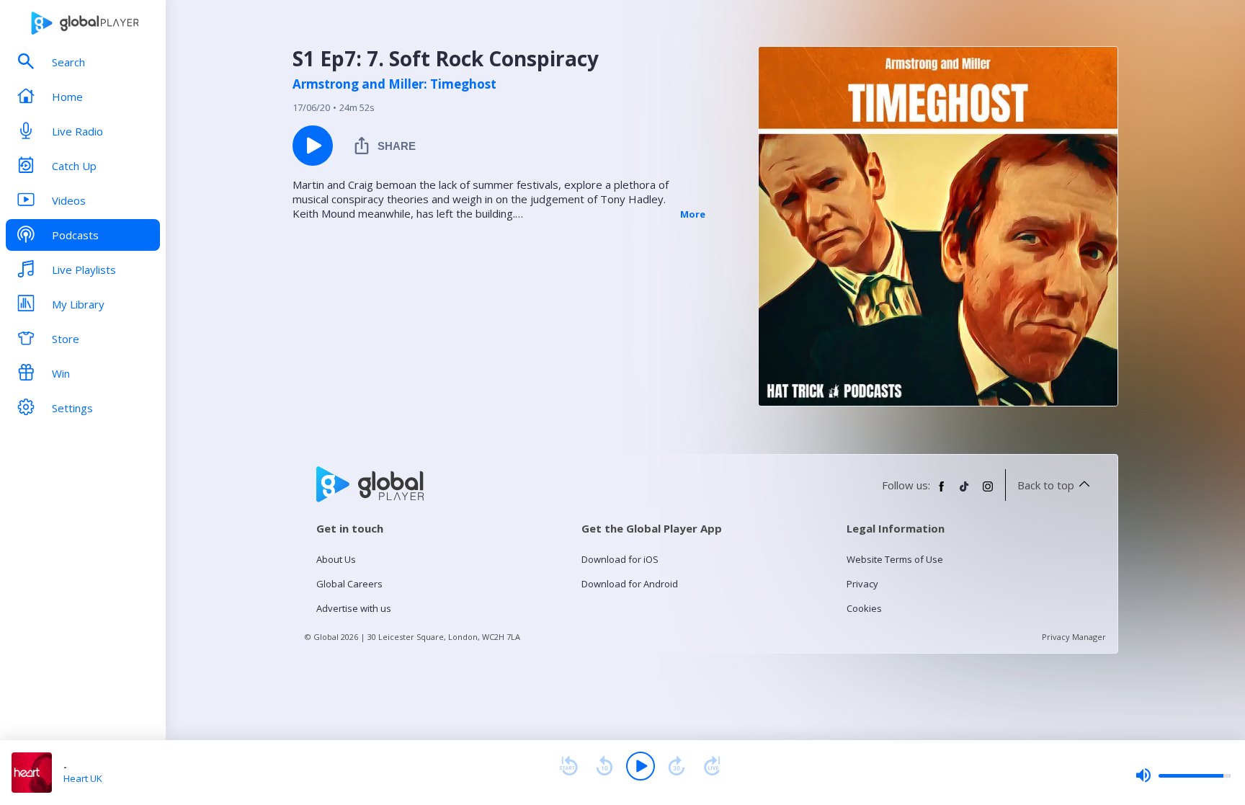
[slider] (1183, 775)
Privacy (862, 583)
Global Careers (349, 583)
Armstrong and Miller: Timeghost (394, 84)
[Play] (640, 766)
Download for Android (629, 583)
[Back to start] (568, 766)
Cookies (864, 608)
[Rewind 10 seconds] (604, 766)
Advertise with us (353, 608)
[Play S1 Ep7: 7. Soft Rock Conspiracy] (313, 145)
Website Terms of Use (895, 559)
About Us (336, 559)
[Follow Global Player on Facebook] (942, 492)
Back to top (1045, 485)
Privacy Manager (1074, 636)
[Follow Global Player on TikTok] (965, 492)
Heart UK (82, 778)
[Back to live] (712, 766)
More (692, 214)
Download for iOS (620, 559)
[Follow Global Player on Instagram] (988, 492)
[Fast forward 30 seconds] (676, 766)
